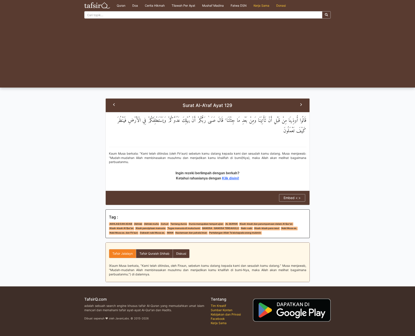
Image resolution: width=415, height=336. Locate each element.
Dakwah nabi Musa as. (152, 232)
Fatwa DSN (239, 5)
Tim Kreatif (218, 306)
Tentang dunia (179, 224)
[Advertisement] (207, 55)
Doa (135, 5)
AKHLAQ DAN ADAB (121, 224)
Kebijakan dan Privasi (226, 314)
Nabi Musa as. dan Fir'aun (124, 232)
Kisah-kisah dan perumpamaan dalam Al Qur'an (266, 224)
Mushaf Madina (213, 5)
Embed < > (292, 198)
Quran (121, 5)
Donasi (281, 5)
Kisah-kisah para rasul (266, 228)
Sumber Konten (221, 310)
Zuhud (164, 224)
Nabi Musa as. (289, 228)
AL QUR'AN (231, 224)
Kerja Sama (261, 5)
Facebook (218, 318)
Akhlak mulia (151, 224)
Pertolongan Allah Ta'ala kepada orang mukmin (235, 232)
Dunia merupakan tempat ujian (206, 224)
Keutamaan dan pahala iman (191, 232)
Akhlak (138, 224)
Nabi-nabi (246, 228)
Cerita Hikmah (155, 5)
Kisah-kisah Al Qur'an (122, 228)
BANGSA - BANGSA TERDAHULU (220, 228)
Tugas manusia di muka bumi (184, 228)
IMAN (170, 232)
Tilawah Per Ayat (183, 5)
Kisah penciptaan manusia (150, 228)
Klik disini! (230, 178)
